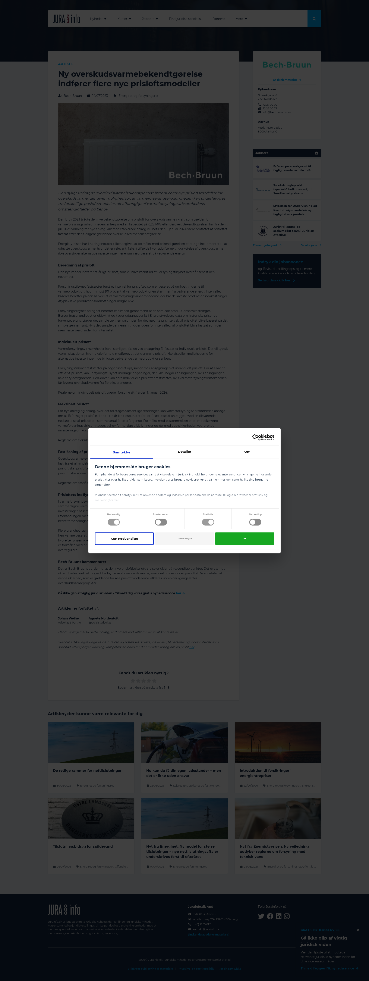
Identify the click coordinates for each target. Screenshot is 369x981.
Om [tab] (247, 451)
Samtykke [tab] (121, 452)
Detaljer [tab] (184, 451)
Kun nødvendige (124, 539)
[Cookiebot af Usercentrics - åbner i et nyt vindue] (255, 437)
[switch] (161, 522)
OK (244, 538)
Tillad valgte (184, 538)
